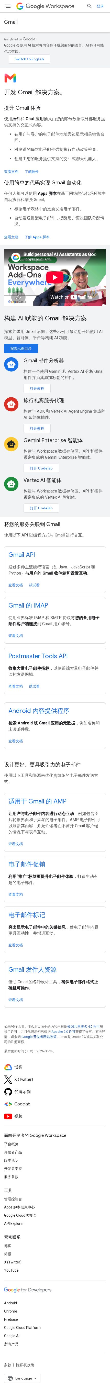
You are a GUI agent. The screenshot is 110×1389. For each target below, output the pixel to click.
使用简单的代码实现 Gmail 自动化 (43, 183)
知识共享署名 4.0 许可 (83, 1026)
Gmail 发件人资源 (32, 969)
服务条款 (11, 1177)
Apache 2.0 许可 (63, 1032)
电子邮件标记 (26, 915)
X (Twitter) (12, 1262)
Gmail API (21, 555)
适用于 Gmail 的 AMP (37, 801)
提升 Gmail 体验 (22, 108)
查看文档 (11, 171)
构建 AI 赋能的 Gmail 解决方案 (45, 318)
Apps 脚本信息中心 (19, 1207)
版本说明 (11, 1160)
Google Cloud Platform (22, 1328)
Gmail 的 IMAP (28, 605)
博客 (7, 1246)
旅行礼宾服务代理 (44, 400)
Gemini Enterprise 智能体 (53, 440)
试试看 (34, 585)
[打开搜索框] (89, 6)
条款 (7, 1365)
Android (10, 1303)
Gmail (11, 22)
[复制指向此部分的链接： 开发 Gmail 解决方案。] (73, 93)
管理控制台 (13, 1199)
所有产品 (11, 1344)
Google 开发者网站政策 (39, 1037)
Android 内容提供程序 (38, 711)
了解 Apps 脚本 (37, 237)
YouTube (11, 1270)
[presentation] (55, 92)
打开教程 (37, 388)
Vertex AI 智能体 (43, 480)
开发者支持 (13, 1169)
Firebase (11, 1319)
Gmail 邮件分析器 (44, 360)
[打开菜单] (8, 6)
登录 (100, 6)
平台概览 (11, 1144)
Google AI (11, 1336)
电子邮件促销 (26, 864)
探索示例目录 (21, 348)
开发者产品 (13, 1152)
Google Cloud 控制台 (20, 1215)
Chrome (10, 1311)
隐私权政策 (25, 1365)
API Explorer (14, 1224)
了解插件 (32, 171)
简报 (7, 1254)
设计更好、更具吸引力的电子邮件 (42, 764)
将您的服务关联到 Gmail (32, 524)
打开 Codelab (41, 468)
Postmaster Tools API (38, 656)
